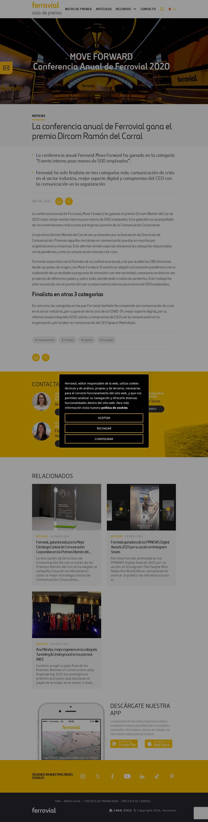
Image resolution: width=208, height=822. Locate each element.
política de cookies (114, 408)
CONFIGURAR (104, 439)
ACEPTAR (104, 418)
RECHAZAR (104, 428)
